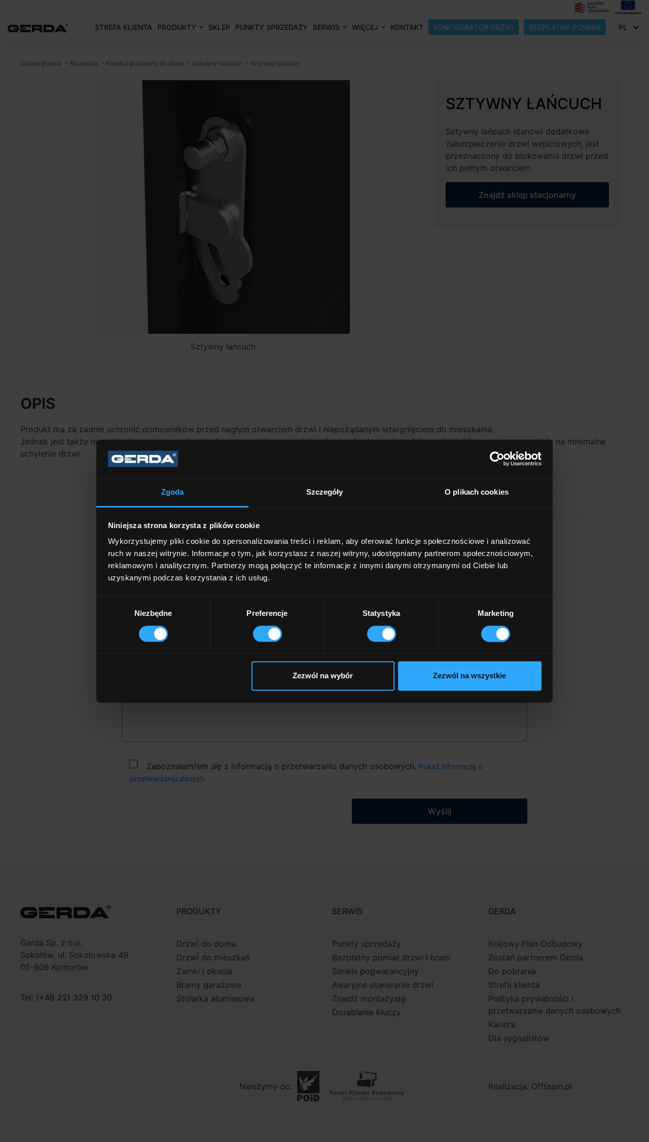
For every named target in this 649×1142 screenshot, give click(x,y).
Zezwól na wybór (323, 676)
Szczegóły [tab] (324, 492)
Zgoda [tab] (172, 492)
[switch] (267, 634)
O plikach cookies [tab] (477, 492)
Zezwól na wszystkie (469, 676)
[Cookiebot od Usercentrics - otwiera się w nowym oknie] (497, 458)
